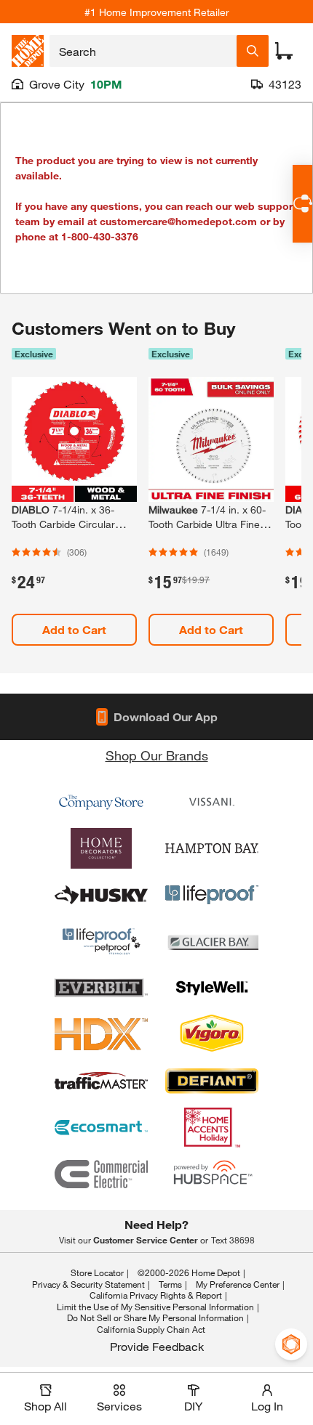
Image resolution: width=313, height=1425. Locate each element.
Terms (170, 1284)
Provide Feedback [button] (157, 1346)
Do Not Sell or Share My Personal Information (155, 1317)
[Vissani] (211, 801)
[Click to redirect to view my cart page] (284, 51)
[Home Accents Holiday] (211, 1127)
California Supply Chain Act (151, 1329)
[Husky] (101, 894)
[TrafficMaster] (101, 1080)
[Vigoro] (211, 1034)
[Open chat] (302, 204)
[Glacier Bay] (211, 941)
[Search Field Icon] (253, 51)
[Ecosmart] (101, 1127)
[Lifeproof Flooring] (211, 894)
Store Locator (97, 1272)
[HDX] (101, 1034)
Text (233, 1240)
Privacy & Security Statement (88, 1284)
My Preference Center (238, 1284)
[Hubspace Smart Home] (211, 1173)
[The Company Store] (101, 801)
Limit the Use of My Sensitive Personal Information (155, 1306)
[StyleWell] (211, 987)
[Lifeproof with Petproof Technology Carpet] (101, 941)
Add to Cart (74, 629)
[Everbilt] (101, 987)
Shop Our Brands (157, 755)
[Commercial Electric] (101, 1173)
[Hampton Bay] (211, 848)
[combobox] (143, 51)
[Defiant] (211, 1080)
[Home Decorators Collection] (101, 848)
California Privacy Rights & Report (156, 1295)
